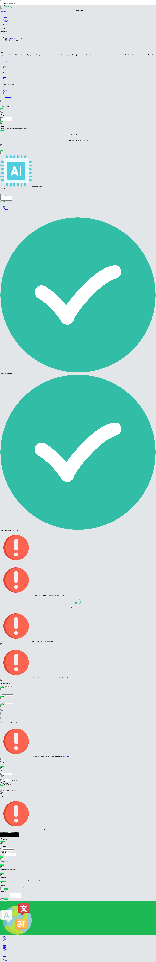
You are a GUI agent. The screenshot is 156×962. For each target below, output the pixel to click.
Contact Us (5, 92)
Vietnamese (5, 960)
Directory (5, 90)
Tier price (14, 774)
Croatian (4, 939)
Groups (4, 77)
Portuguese (5, 954)
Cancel (2, 791)
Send (2, 121)
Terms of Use (8, 97)
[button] (79, 3)
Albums (4, 57)
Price (1, 850)
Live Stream (4, 778)
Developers (5, 93)
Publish (2, 766)
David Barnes (3, 11)
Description (2, 855)
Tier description (15, 780)
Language (3, 86)
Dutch (4, 941)
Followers (5, 66)
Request (6, 899)
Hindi (4, 948)
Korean (4, 952)
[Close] (1, 101)
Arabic (4, 936)
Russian (4, 956)
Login (6, 10)
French (4, 945)
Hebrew (4, 947)
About (4, 89)
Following (5, 61)
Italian (4, 950)
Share (2, 687)
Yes (1, 108)
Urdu (4, 959)
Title (1, 848)
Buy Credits (3, 194)
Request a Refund (8, 98)
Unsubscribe (3, 881)
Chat (3, 776)
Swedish (4, 958)
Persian (4, 953)
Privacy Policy (8, 95)
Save (2, 150)
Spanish (4, 957)
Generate (2, 201)
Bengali (4, 937)
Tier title (13, 773)
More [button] (4, 94)
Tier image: (2, 781)
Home (4, 206)
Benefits (2, 775)
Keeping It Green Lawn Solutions (15, 38)
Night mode (7, 13)
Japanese (4, 951)
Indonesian (5, 949)
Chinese (4, 938)
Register (7, 12)
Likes (4, 71)
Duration (2, 852)
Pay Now (2, 841)
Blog (4, 91)
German (4, 946)
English (4, 942)
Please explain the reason (5, 897)
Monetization (62, 829)
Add (1, 785)
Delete (2, 130)
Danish (4, 940)
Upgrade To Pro (65, 756)
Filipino (4, 944)
